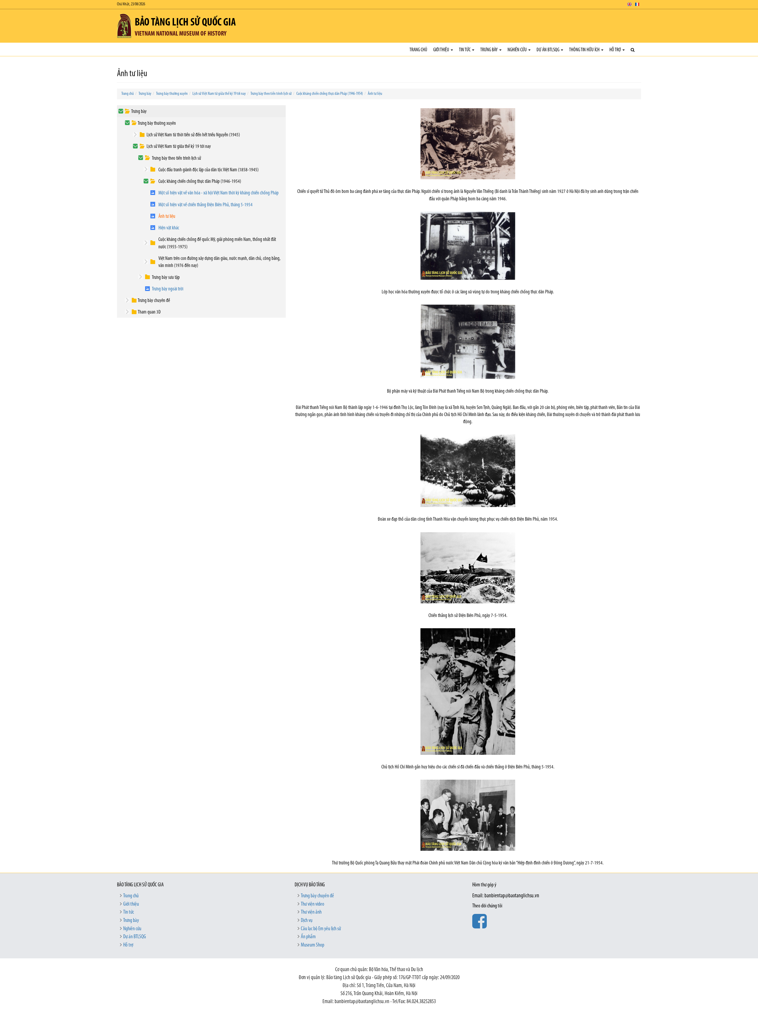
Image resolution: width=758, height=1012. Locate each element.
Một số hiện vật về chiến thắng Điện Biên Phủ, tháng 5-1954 (205, 204)
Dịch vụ (306, 920)
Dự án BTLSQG (548, 49)
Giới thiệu (441, 49)
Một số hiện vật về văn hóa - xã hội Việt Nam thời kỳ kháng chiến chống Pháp (218, 193)
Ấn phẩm (308, 937)
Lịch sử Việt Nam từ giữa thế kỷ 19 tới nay (219, 94)
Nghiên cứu (518, 49)
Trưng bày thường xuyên (172, 94)
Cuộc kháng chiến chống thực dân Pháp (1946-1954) (329, 94)
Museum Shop (312, 945)
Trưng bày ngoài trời (167, 289)
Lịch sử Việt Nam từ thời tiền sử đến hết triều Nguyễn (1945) (193, 135)
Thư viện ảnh (311, 912)
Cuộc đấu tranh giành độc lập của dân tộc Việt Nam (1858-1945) (208, 169)
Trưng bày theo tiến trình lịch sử (271, 94)
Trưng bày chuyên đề (154, 300)
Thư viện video (312, 904)
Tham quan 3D (149, 312)
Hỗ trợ (615, 49)
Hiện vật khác (168, 228)
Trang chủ (418, 49)
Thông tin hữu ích (584, 49)
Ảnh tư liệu (375, 94)
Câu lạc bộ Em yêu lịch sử (321, 929)
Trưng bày (489, 49)
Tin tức (465, 49)
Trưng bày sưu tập (166, 277)
